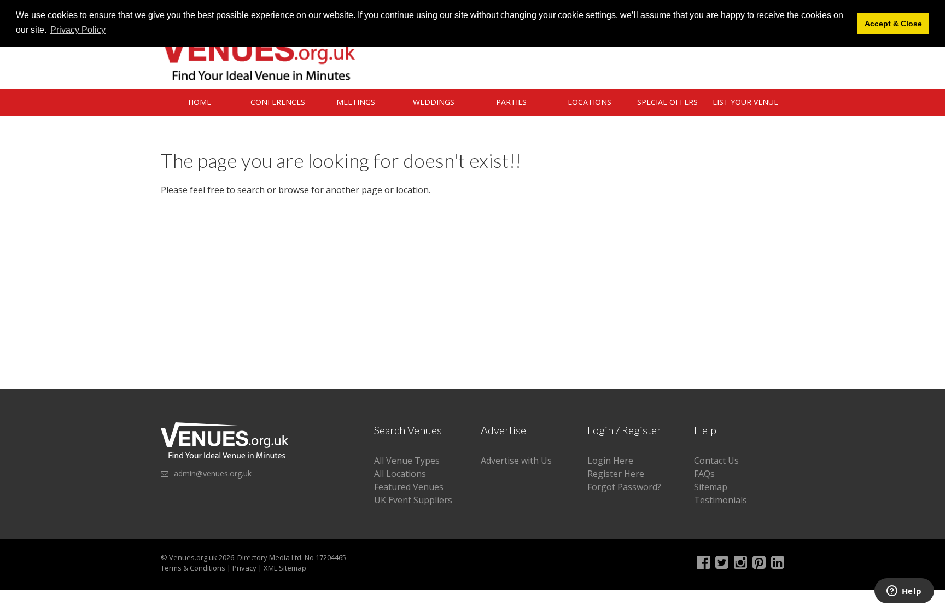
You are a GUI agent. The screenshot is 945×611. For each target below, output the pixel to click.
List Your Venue (745, 102)
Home (199, 102)
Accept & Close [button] (893, 23)
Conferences (277, 102)
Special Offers (667, 102)
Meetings (355, 102)
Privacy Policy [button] (78, 29)
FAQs (704, 474)
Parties (511, 102)
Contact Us (716, 461)
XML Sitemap (285, 568)
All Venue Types (407, 461)
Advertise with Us (516, 461)
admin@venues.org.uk (213, 473)
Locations (589, 102)
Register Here (615, 474)
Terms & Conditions (193, 568)
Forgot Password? (624, 487)
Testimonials (720, 500)
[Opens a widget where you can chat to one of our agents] (904, 592)
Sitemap (710, 487)
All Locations (400, 474)
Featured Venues (409, 487)
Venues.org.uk (193, 557)
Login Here (610, 461)
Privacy (244, 568)
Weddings (433, 102)
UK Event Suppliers (413, 500)
